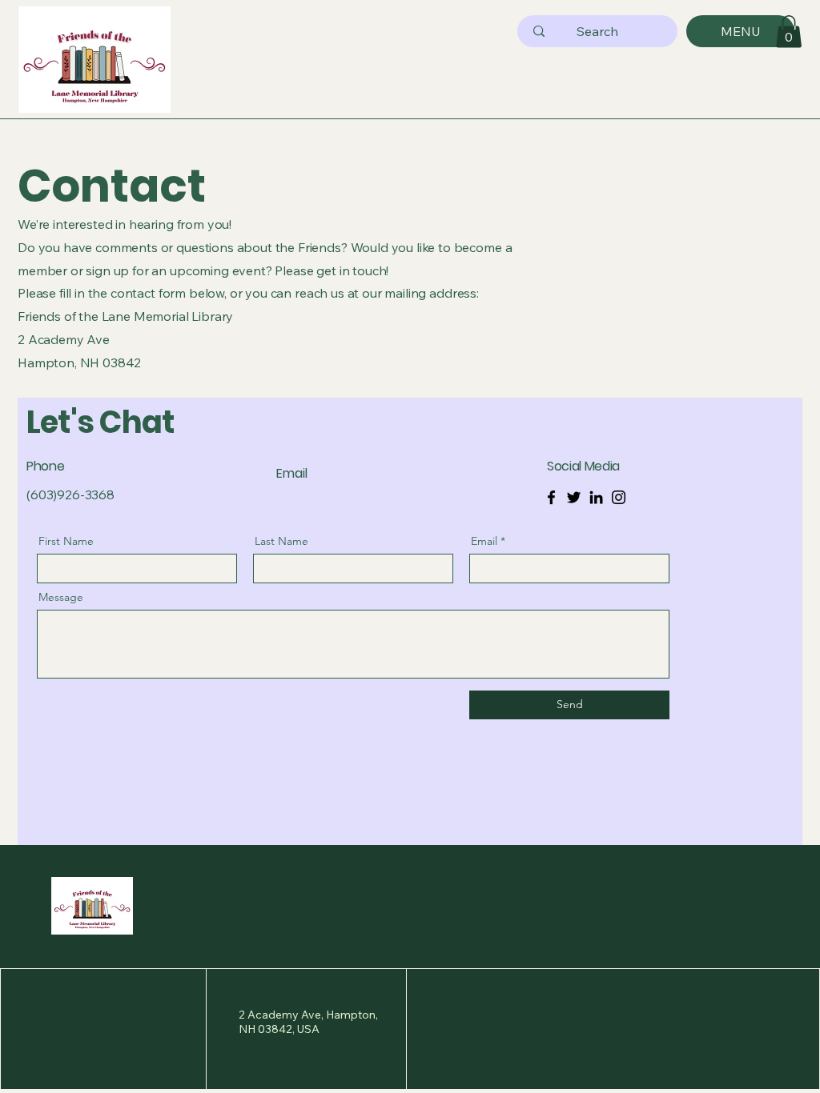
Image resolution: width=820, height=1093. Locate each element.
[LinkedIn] (596, 497)
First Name (66, 540)
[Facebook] (551, 497)
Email (484, 540)
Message (60, 597)
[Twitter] (574, 497)
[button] (788, 31)
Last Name (281, 540)
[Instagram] (618, 497)
